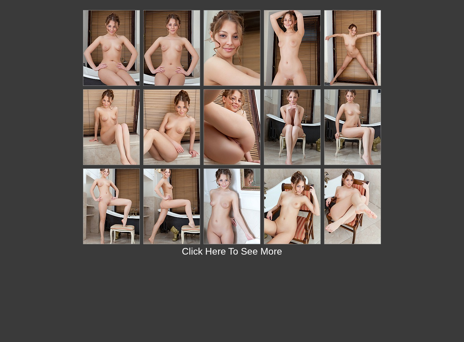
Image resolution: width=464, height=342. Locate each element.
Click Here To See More (232, 251)
